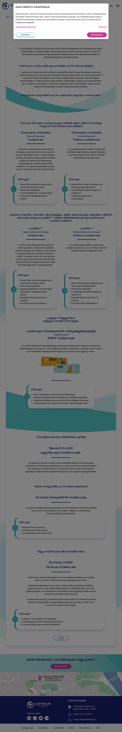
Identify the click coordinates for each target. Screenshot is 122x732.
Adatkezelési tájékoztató (25, 27)
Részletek (103, 27)
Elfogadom (97, 35)
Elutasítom (25, 35)
